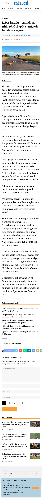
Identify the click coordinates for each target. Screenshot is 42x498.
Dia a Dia (6, 18)
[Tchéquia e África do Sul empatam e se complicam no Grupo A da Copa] (35, 424)
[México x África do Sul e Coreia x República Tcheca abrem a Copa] (35, 446)
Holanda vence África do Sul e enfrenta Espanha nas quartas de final (15, 456)
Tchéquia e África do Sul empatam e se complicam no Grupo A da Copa (15, 424)
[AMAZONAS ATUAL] (21, 3)
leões (19, 343)
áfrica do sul (13, 343)
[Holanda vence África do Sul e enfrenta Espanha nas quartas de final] (35, 456)
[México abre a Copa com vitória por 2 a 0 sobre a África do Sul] (35, 436)
